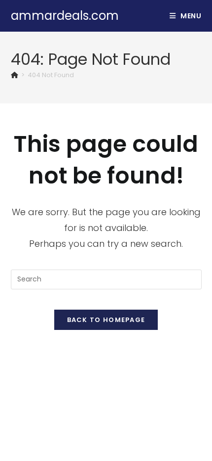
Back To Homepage (106, 319)
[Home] (14, 75)
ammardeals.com (65, 15)
